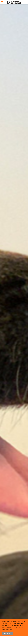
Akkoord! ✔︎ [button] (7, 633)
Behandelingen (14, 325)
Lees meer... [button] (10, 629)
